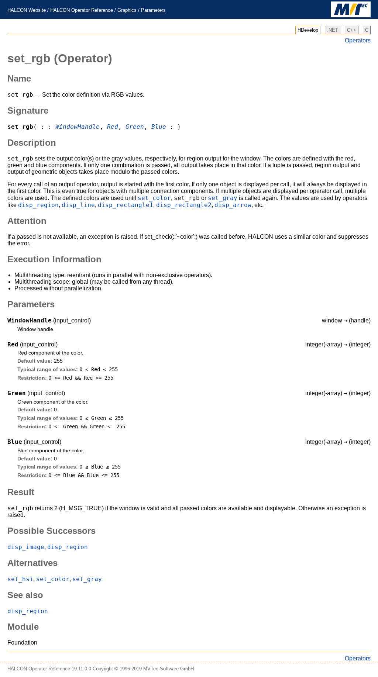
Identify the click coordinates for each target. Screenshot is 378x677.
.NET (332, 30)
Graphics (127, 10)
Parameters (153, 10)
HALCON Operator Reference (81, 10)
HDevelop (308, 30)
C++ (351, 30)
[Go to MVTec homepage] (351, 15)
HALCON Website (26, 10)
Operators (358, 40)
